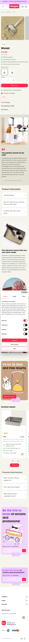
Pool (4, 436)
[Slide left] (12, 461)
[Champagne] (12, 72)
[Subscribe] (24, 550)
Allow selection (14, 344)
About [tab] (23, 296)
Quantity (3, 77)
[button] (3, 6)
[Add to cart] (22, 454)
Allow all (14, 340)
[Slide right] (18, 461)
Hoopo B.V (9, 638)
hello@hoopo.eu (11, 624)
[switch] (25, 325)
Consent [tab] (5, 296)
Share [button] (4, 97)
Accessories (8, 12)
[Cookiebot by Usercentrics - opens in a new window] (21, 292)
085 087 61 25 (11, 623)
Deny (14, 348)
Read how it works (9, 396)
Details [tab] (14, 296)
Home (2, 12)
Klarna (13, 93)
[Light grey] (4, 72)
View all (14, 465)
